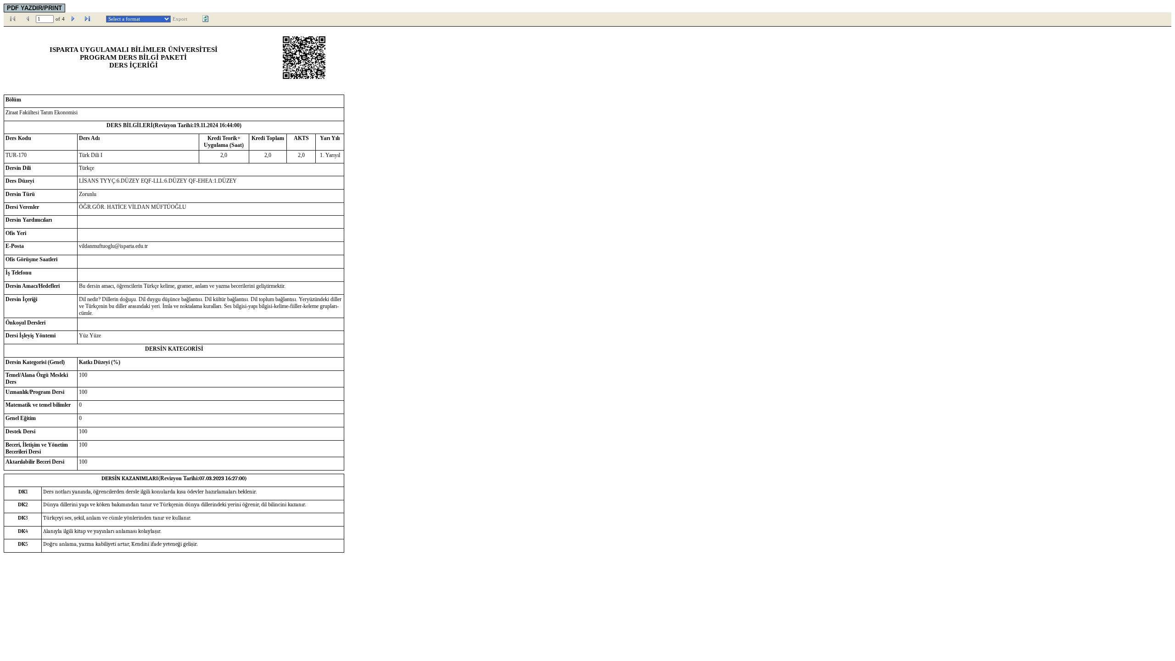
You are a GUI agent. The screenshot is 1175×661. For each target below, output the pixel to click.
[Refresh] (205, 18)
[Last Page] (87, 18)
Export (180, 19)
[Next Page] (73, 18)
